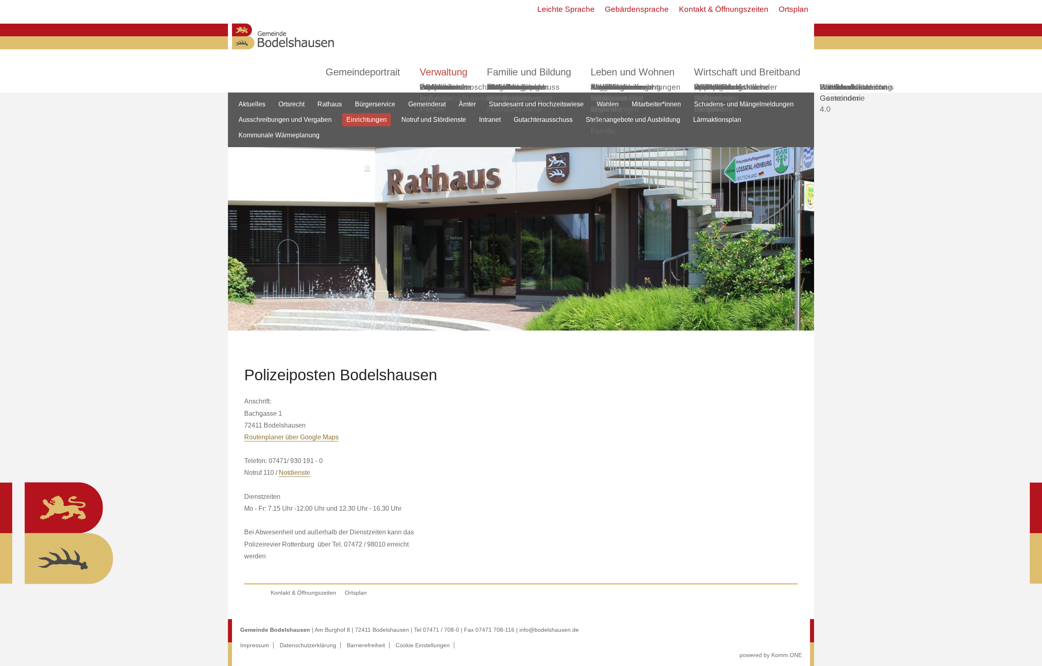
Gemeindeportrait (363, 71)
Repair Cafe (705, 92)
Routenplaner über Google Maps (291, 437)
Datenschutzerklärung (308, 645)
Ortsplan (793, 9)
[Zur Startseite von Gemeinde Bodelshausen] (283, 51)
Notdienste (294, 472)
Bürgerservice (375, 104)
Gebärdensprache (637, 9)
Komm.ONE (786, 655)
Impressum (254, 645)
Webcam (435, 87)
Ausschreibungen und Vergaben (285, 119)
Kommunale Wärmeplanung (514, 92)
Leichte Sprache (566, 9)
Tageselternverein (622, 87)
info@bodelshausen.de (549, 629)
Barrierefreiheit (366, 645)
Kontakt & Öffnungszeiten (723, 9)
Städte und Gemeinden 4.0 (840, 98)
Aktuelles (252, 104)
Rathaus (329, 104)
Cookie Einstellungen (423, 645)
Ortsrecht (291, 104)
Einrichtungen (366, 119)
